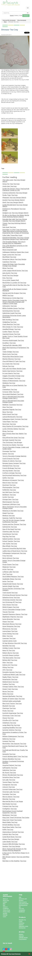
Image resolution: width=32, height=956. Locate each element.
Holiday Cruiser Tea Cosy (11, 648)
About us (5, 898)
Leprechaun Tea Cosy (9, 631)
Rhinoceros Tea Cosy (9, 629)
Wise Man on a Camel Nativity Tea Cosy (14, 386)
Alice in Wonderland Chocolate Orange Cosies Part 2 (13, 397)
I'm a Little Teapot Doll (10, 280)
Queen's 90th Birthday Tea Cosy (13, 844)
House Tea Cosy (8, 718)
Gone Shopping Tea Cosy (11, 626)
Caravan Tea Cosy (8, 741)
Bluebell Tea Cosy (8, 706)
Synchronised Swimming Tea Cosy (14, 475)
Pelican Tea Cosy (8, 366)
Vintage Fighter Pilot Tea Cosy (13, 687)
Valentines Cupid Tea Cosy (11, 313)
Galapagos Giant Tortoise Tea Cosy (14, 419)
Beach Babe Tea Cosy (9, 822)
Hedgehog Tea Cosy (9, 322)
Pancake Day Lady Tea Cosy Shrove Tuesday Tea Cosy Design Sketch (14, 220)
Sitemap (5, 915)
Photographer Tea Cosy (10, 487)
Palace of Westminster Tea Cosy (13, 381)
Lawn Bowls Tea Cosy (9, 842)
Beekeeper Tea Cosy (9, 815)
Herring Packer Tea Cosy (11, 470)
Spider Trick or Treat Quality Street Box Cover (15, 337)
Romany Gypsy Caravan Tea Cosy (14, 463)
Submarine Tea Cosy (9, 527)
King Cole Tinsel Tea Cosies (12, 820)
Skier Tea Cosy (7, 662)
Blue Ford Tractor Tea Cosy (12, 703)
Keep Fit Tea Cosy (8, 650)
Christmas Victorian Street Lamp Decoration (14, 316)
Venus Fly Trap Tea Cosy (11, 184)
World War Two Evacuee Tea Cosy (14, 744)
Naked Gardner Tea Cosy (11, 539)
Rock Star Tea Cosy (9, 424)
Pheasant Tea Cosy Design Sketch (14, 197)
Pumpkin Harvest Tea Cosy (11, 672)
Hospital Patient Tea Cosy (11, 765)
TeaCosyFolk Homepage (9, 20)
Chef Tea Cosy (7, 574)
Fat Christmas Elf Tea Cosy (11, 602)
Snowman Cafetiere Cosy (11, 504)
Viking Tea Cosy (7, 667)
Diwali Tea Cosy (7, 513)
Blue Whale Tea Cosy (9, 546)
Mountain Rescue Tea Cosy (11, 624)
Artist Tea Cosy (7, 569)
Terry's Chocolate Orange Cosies (13, 609)
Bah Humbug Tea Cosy (10, 319)
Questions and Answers (23, 899)
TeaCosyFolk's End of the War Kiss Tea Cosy (15, 286)
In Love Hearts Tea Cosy (11, 373)
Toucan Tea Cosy (8, 612)
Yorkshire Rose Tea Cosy (11, 777)
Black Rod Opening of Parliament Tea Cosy (15, 348)
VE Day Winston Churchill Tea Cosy (14, 643)
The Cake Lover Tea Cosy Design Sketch (13, 180)
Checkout (25, 15)
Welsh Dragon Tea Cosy (10, 607)
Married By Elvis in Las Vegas (12, 801)
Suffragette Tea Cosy (9, 768)
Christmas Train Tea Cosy (11, 715)
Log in (4, 916)
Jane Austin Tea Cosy (9, 273)
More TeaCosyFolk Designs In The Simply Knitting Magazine (14, 849)
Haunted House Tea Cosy (11, 334)
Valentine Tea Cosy (9, 770)
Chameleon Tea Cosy (9, 389)
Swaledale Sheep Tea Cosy (11, 579)
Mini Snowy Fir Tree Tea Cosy (12, 327)
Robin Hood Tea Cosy (9, 414)
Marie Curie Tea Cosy (9, 354)
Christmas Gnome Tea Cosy (12, 600)
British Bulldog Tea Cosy (11, 825)
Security (5, 913)
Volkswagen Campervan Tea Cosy (14, 553)
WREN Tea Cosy (7, 295)
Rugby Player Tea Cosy (10, 677)
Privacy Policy (6, 911)
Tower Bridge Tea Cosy (10, 352)
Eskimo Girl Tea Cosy (9, 665)
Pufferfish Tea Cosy (9, 490)
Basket (12, 15)
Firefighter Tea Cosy (9, 809)
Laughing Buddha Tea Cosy (11, 728)
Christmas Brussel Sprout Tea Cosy (14, 595)
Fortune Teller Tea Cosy (10, 392)
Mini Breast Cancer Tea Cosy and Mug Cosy (15, 857)
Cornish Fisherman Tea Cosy (12, 789)
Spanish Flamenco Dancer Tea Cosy (14, 614)
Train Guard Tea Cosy (10, 593)
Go (27, 13)
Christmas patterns (21, 923)
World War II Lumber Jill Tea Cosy (14, 283)
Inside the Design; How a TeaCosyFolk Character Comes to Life (15, 189)
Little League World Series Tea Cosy (15, 270)
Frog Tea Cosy (7, 556)
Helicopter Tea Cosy (9, 306)
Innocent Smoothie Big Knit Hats (14, 548)
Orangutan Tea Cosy (9, 785)
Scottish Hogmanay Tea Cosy (12, 713)
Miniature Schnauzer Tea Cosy (13, 480)
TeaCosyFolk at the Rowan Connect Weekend (14, 290)
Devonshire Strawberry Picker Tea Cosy (14, 733)
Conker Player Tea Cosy (10, 332)
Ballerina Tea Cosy (8, 739)
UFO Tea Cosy (7, 670)
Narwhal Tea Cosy (8, 646)
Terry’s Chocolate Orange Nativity (14, 456)
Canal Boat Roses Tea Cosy (11, 837)
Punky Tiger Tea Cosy (10, 195)
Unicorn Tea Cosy (8, 787)
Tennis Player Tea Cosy (10, 782)
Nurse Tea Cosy (7, 691)
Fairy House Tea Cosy (9, 605)
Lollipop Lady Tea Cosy (10, 572)
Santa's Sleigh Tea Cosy (10, 586)
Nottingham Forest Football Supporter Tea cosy (12, 812)
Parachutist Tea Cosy (9, 679)
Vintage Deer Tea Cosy (10, 499)
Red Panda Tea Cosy (9, 804)
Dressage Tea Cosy (9, 451)
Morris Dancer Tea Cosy (10, 797)
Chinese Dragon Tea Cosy (11, 378)
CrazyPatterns (23, 939)
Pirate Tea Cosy (7, 711)
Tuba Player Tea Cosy (9, 421)
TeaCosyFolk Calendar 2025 (12, 345)
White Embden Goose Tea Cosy (13, 308)
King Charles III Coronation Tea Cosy (15, 426)
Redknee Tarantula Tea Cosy (12, 405)
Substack (21, 936)
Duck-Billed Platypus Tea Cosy (13, 576)
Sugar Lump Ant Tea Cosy (11, 254)
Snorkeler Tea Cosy (9, 794)
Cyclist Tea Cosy (8, 497)
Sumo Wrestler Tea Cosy (11, 619)
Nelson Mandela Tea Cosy (11, 759)
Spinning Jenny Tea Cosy (11, 311)
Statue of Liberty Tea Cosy (11, 461)
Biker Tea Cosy (7, 636)
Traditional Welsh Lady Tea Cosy (13, 674)
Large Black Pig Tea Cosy (11, 725)
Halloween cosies (23, 926)
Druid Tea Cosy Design (10, 275)
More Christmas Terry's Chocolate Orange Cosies (14, 507)
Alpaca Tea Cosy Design (10, 839)
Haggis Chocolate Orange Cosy (13, 376)
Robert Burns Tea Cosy (10, 653)
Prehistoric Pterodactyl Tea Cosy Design (14, 209)
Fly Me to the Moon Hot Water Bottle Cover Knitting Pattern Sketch (15, 216)
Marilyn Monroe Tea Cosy (11, 359)
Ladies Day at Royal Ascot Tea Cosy (14, 551)
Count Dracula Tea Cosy (10, 458)
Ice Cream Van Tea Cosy (10, 364)
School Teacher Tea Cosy (11, 541)
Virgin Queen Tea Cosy (10, 564)
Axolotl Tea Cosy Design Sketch (13, 200)
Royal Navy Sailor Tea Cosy (11, 827)
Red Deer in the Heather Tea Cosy (14, 861)
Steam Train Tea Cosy (10, 689)
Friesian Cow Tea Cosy (10, 806)
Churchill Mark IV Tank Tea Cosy (13, 361)
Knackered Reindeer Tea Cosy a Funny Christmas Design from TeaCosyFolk (15, 238)
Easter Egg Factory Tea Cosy (12, 371)
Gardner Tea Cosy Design (11, 846)
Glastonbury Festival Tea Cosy (13, 832)
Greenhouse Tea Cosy (10, 534)
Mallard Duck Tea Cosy (10, 682)
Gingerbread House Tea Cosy (12, 584)
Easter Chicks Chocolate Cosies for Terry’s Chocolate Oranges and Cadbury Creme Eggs (14, 301)
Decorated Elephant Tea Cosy (12, 394)
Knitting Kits (22, 928)
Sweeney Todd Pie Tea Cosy (12, 518)
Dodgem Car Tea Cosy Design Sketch (15, 213)
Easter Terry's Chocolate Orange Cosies (13, 561)
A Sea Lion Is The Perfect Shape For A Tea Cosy (15, 853)
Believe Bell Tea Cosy (9, 660)
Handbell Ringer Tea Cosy (11, 329)
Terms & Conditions (6, 907)
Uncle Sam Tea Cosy (9, 186)
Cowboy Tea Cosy (8, 684)
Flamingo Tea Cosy (9, 708)
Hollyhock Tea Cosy (9, 723)
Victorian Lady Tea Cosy (10, 792)
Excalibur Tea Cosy (9, 343)
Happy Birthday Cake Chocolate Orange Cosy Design (13, 265)
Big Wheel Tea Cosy (9, 257)
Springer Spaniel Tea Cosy (11, 440)
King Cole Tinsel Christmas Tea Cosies (15, 817)
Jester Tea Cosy (7, 581)
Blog (5, 22)
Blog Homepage (21, 20)
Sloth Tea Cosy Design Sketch (12, 202)
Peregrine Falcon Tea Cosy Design (14, 259)
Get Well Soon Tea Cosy (10, 492)
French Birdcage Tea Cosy (11, 468)
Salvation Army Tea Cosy (11, 597)
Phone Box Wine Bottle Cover (12, 356)
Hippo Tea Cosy (8, 621)
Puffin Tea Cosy (7, 829)
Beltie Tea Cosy (7, 694)
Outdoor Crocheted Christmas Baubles (13, 762)
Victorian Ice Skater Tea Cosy (12, 445)
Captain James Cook (9, 641)
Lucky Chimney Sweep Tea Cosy (13, 429)
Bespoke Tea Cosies (22, 920)
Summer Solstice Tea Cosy (11, 730)
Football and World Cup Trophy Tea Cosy (15, 751)
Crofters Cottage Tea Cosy (11, 473)
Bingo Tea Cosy (7, 431)
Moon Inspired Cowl (9, 250)
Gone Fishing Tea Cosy (10, 634)
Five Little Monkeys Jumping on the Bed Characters (14, 246)
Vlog (4, 905)
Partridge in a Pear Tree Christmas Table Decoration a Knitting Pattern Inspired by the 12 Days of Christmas (15, 231)
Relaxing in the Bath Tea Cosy (12, 511)
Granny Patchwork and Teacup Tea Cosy (14, 747)
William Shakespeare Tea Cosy (13, 736)
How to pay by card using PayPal (23, 902)
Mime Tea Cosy (7, 268)
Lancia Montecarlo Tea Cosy (12, 417)
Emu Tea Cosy (7, 278)
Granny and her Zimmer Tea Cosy (14, 524)
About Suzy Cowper (6, 901)
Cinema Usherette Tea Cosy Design (14, 193)
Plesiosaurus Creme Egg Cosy (12, 298)
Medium (21, 934)
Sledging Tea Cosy (8, 383)
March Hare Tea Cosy (9, 483)
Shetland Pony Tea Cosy (10, 466)
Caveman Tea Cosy (9, 638)
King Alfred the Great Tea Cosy (13, 437)
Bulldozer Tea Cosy (9, 495)
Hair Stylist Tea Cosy (9, 544)
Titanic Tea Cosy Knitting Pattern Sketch (14, 224)
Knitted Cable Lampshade (11, 701)
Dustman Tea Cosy (9, 485)
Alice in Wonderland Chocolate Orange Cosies (13, 401)
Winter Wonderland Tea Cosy (12, 775)
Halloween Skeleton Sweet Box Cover (15, 252)
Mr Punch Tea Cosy (9, 772)
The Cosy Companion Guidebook (22, 910)
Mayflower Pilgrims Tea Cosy (12, 617)
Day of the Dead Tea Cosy (11, 529)
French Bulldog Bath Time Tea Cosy (15, 756)
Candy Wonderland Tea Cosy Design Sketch (15, 205)
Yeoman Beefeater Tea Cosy (12, 696)
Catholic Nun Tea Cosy (10, 834)
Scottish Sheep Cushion (10, 655)
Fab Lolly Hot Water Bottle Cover (14, 369)
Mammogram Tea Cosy (10, 502)
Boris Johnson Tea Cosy (10, 558)
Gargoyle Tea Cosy (8, 754)
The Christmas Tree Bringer (12, 442)
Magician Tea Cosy (9, 567)
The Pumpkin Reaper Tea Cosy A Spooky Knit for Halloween (13, 242)
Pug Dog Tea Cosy (8, 536)
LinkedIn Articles (23, 937)
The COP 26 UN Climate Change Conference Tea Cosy (13, 521)
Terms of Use (6, 910)
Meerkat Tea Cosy (8, 799)
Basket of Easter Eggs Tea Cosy (13, 699)
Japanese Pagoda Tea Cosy (11, 409)
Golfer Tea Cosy (8, 478)
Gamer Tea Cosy (8, 454)
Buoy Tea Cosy (7, 412)
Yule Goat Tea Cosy (9, 227)
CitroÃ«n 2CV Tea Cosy (10, 720)
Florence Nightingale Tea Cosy (13, 340)
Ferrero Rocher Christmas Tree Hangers (13, 589)
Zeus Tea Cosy (7, 407)
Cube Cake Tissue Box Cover (12, 235)
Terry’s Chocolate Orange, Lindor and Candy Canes (15, 448)
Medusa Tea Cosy (8, 515)
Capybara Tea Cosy (9, 262)
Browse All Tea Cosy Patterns (11, 954)
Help (20, 897)
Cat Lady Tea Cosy (8, 780)
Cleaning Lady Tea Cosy (10, 531)
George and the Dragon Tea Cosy (14, 293)
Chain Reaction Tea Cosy (11, 324)
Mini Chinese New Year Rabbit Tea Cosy (14, 434)
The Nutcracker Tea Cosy (11, 658)
